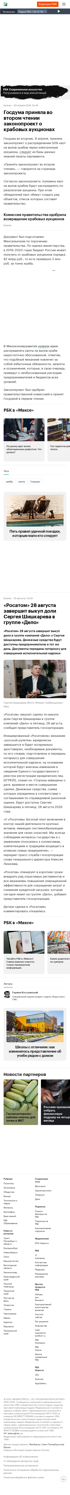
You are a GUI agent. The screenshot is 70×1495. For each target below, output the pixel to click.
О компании (40, 1256)
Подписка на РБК (41, 1222)
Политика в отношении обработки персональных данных (31, 1471)
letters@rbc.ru (15, 1433)
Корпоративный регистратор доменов (40, 1307)
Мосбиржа (34, 1444)
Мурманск (9, 1326)
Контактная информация (40, 1264)
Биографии (9, 1211)
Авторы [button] (8, 983)
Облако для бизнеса (39, 1297)
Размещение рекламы (40, 1275)
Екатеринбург (11, 1248)
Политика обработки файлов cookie (24, 1477)
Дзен (37, 1198)
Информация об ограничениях (21, 1456)
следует (25, 151)
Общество (9, 1191)
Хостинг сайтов (39, 1316)
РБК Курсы (38, 1348)
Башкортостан (11, 1260)
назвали (43, 345)
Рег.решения (40, 1321)
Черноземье (10, 1313)
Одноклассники (43, 1190)
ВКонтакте (40, 1186)
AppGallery (40, 1383)
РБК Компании (40, 1341)
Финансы (8, 1207)
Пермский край (9, 1292)
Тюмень (7, 1309)
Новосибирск (11, 1252)
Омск (6, 1256)
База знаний (10, 1215)
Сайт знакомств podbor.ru (40, 1332)
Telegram (40, 1194)
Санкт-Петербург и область (10, 1241)
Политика (8, 1183)
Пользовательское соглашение (21, 1465)
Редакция (40, 1269)
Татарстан (9, 1304)
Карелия (8, 1322)
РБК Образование (10, 1222)
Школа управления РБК (40, 1357)
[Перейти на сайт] (35, 92)
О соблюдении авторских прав (21, 1460)
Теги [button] (6, 471)
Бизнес (7, 105)
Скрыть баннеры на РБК (41, 1213)
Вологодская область (10, 1266)
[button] (35, 92)
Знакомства (40, 1325)
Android (39, 1378)
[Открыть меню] (63, 4)
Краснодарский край (11, 1278)
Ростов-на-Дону (9, 1299)
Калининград (10, 1272)
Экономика (9, 1187)
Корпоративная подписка (43, 1229)
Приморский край (10, 1332)
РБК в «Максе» (19, 410)
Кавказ (7, 1317)
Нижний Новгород (9, 1285)
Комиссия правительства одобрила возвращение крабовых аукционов (35, 217)
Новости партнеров (25, 1074)
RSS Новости (42, 1243)
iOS (37, 1374)
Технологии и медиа (10, 1202)
